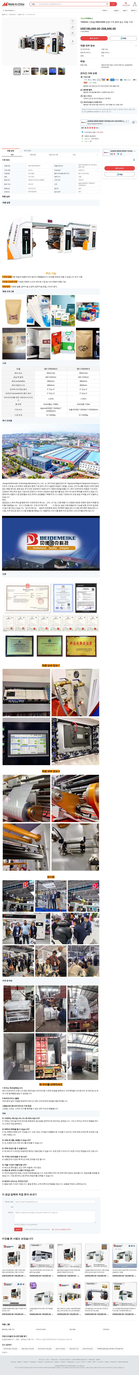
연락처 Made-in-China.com (79, 1359)
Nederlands (71, 1362)
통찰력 (98, 1359)
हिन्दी (94, 1362)
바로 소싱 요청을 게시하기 (61, 1229)
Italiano (57, 1362)
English (19, 1362)
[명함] (134, 160)
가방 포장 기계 (73, 1349)
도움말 (116, 10)
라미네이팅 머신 (30, 14)
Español (26, 1362)
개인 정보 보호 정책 (64, 1359)
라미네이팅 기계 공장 (10, 1349)
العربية (77, 1362)
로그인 (135, 5)
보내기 (18, 1229)
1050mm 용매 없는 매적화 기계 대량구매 (110, 1349)
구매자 (104, 10)
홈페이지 (4, 14)
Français (40, 1362)
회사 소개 (41, 1359)
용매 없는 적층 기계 (8, 1329)
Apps (124, 10)
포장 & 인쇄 (12, 14)
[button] (93, 154)
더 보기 (4, 1352)
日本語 (89, 1362)
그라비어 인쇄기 (41, 1329)
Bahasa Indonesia (123, 1362)
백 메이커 (106, 1329)
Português (33, 1362)
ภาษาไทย (100, 1362)
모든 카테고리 (9, 10)
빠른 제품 (91, 1359)
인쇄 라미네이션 (88, 1349)
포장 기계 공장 (60, 1349)
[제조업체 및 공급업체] (13, 4)
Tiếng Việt (113, 1362)
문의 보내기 (94, 38)
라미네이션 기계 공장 (44, 1349)
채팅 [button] (124, 38)
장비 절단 (73, 1329)
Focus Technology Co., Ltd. (72, 1365)
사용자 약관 (54, 1359)
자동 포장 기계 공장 (27, 1349)
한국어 (83, 1362)
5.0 (111, 154)
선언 (47, 1359)
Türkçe (106, 1362)
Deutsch (63, 1362)
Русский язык (49, 1362)
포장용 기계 (21, 14)
